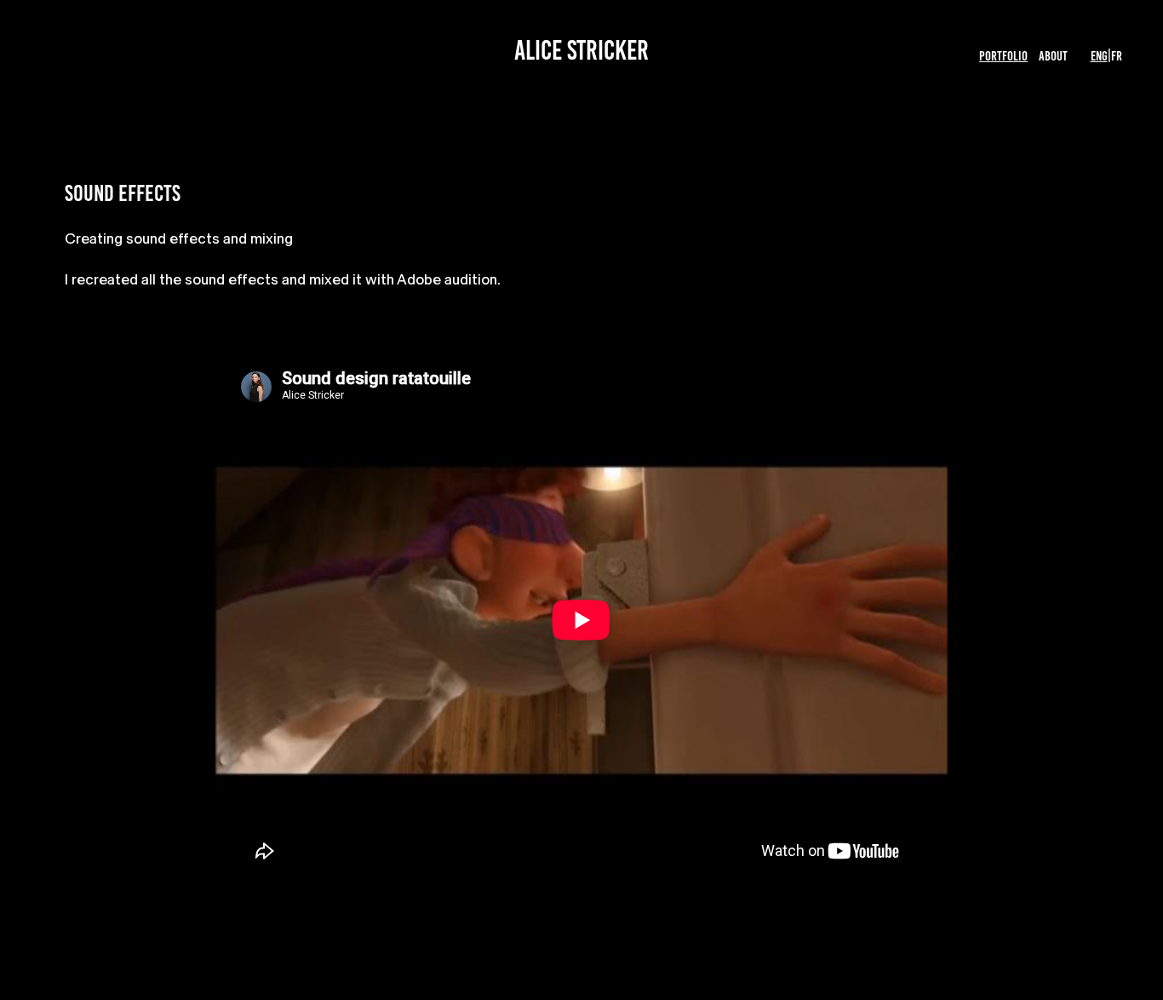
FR (1116, 56)
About (1053, 56)
